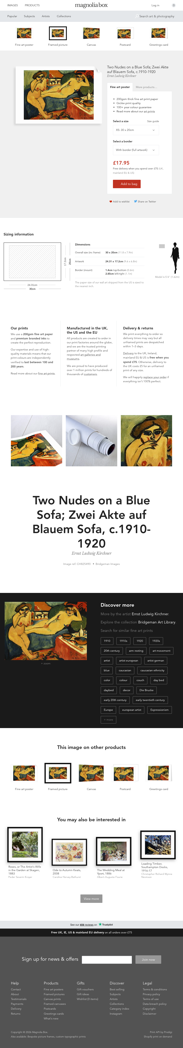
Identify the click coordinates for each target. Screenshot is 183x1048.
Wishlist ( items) (87, 999)
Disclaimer (149, 1014)
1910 (107, 641)
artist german (155, 660)
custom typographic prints (71, 1036)
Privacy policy (151, 994)
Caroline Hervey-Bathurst (67, 877)
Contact (16, 989)
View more (91, 899)
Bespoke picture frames (41, 1036)
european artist (131, 710)
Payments (17, 1004)
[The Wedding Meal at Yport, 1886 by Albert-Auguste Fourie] (113, 851)
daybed (109, 690)
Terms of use (151, 999)
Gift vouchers (85, 989)
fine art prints (46, 373)
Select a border (122, 141)
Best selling (117, 989)
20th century (112, 651)
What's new (51, 1018)
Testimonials (18, 999)
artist (107, 660)
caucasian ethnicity (152, 670)
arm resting (136, 651)
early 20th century (115, 700)
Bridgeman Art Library (156, 622)
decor (126, 690)
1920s (156, 641)
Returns (15, 1014)
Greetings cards (54, 1014)
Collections (64, 16)
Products (32, 5)
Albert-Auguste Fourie (110, 877)
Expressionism (159, 710)
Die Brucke (147, 690)
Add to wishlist (121, 201)
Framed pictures (54, 994)
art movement (161, 651)
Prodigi (168, 1032)
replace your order (155, 377)
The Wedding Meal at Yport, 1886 (111, 871)
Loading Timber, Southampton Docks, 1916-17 (154, 867)
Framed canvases (55, 1004)
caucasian (125, 670)
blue (107, 670)
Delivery (128, 353)
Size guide (153, 121)
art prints (149, 111)
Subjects (29, 16)
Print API (155, 1032)
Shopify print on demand (158, 1036)
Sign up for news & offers (50, 959)
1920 (140, 641)
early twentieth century (150, 700)
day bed (159, 680)
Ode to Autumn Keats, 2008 (67, 871)
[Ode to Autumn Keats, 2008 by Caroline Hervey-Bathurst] (69, 852)
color (107, 680)
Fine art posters (53, 989)
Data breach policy (155, 1004)
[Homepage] (91, 6)
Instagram (116, 1014)
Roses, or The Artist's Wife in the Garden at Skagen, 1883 (24, 870)
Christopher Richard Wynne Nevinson (156, 876)
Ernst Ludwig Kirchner (121, 76)
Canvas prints (52, 999)
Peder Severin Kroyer (20, 877)
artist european (128, 660)
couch (140, 680)
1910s (123, 641)
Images (12, 5)
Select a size (136, 121)
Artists (46, 16)
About (15, 994)
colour (123, 680)
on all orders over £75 (91, 932)
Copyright (149, 1009)
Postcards (50, 1009)
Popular (12, 16)
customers (90, 374)
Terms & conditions (155, 989)
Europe (108, 710)
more (110, 719)
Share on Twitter (147, 201)
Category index (119, 1009)
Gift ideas (83, 994)
